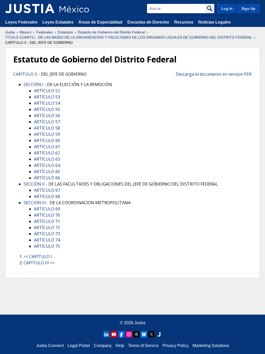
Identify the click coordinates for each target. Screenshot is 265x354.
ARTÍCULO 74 (47, 240)
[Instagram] (129, 334)
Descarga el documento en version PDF (214, 74)
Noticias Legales (214, 22)
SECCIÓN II (34, 184)
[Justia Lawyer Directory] (159, 334)
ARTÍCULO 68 (47, 196)
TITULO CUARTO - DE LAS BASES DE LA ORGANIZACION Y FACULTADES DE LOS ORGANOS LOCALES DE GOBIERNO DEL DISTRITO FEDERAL (128, 37)
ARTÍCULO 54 (47, 103)
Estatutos (65, 32)
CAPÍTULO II (25, 74)
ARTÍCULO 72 (47, 227)
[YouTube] (114, 334)
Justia (10, 32)
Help (119, 345)
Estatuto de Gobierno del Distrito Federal (111, 32)
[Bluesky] (144, 334)
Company (103, 345)
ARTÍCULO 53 (47, 97)
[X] (151, 334)
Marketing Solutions (211, 345)
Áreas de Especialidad (100, 22)
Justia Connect (50, 345)
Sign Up (248, 8)
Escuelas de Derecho (148, 22)
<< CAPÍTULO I (38, 256)
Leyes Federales (21, 22)
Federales (44, 32)
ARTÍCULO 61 (47, 147)
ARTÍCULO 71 (47, 221)
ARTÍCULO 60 (47, 140)
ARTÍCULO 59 (47, 134)
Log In (227, 8)
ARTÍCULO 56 (47, 115)
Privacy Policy (176, 345)
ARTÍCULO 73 (47, 234)
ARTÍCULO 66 (47, 178)
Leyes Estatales (57, 22)
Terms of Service (143, 345)
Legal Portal (79, 345)
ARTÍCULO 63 (47, 159)
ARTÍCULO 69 (47, 209)
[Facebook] (121, 334)
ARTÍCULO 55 (47, 109)
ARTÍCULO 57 (47, 122)
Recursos (183, 22)
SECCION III (35, 203)
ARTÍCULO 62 (47, 153)
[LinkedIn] (106, 334)
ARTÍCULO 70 (47, 215)
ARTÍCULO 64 (47, 165)
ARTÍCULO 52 (47, 91)
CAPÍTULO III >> (39, 263)
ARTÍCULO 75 (47, 246)
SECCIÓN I (33, 84)
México (25, 32)
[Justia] (29, 8)
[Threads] (136, 334)
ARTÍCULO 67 (47, 190)
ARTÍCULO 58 (47, 128)
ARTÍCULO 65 (47, 171)
